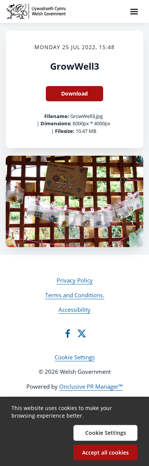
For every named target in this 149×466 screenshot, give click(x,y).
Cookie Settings (75, 357)
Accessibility (74, 309)
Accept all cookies (105, 452)
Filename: (56, 116)
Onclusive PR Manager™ (91, 386)
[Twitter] (82, 333)
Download (74, 93)
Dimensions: (55, 123)
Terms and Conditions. (74, 295)
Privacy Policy (75, 280)
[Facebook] (67, 333)
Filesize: (64, 131)
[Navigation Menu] (134, 11)
